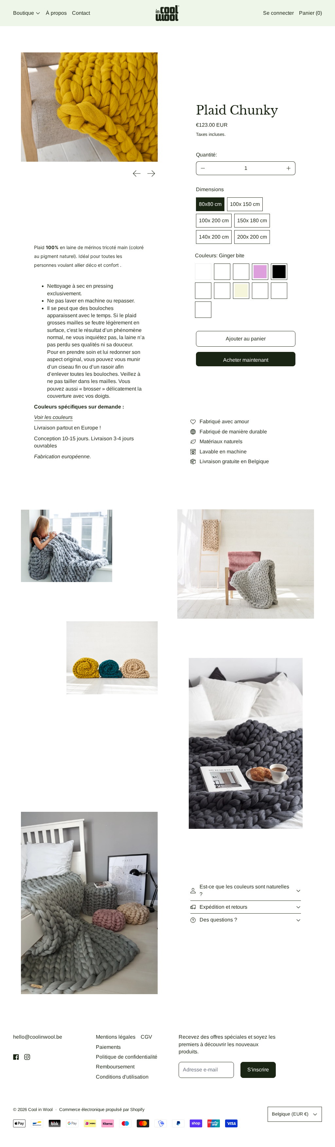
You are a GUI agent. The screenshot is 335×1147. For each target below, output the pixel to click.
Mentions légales (115, 1037)
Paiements (108, 1047)
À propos (56, 13)
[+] (288, 168)
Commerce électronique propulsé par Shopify (102, 1109)
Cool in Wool (40, 1109)
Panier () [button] (310, 13)
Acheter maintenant (245, 360)
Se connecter (278, 13)
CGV (146, 1037)
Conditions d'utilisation (122, 1077)
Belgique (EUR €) (290, 1114)
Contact (81, 13)
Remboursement (115, 1066)
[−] (202, 168)
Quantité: (206, 154)
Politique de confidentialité (126, 1057)
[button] (89, 107)
